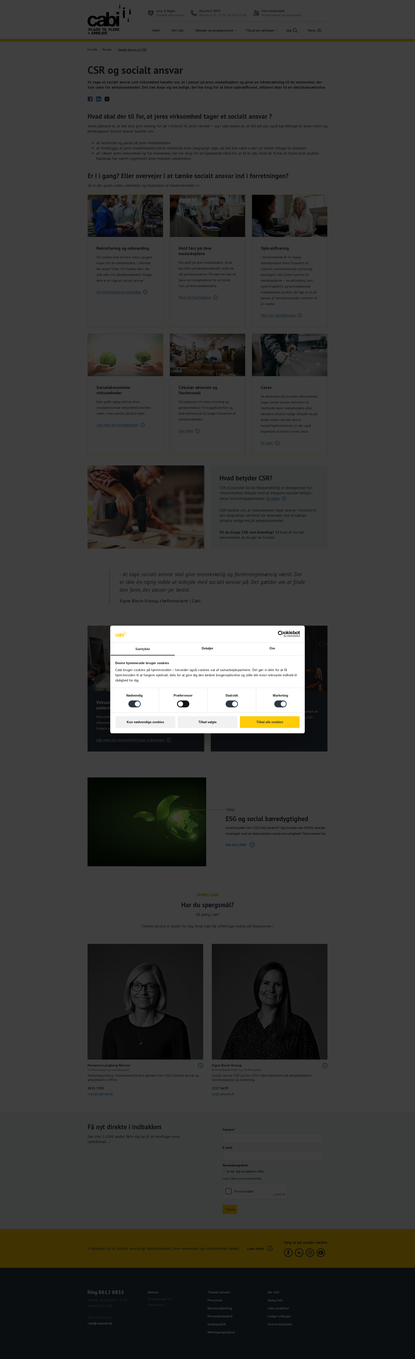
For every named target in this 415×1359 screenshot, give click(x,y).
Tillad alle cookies (269, 722)
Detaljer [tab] (208, 648)
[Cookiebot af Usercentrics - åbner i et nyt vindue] (281, 634)
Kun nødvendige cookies (145, 722)
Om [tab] (272, 648)
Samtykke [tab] (142, 649)
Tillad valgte (207, 722)
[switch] (183, 703)
